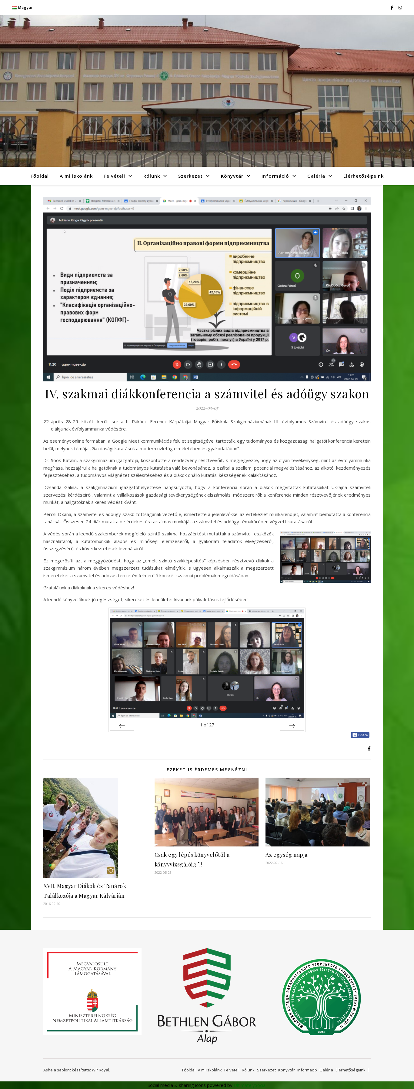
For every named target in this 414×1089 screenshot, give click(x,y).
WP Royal (100, 1070)
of (207, 725)
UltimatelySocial (250, 1085)
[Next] (292, 725)
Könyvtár (232, 176)
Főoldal (40, 176)
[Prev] (122, 725)
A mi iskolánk (76, 176)
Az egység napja (286, 854)
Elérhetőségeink (363, 176)
